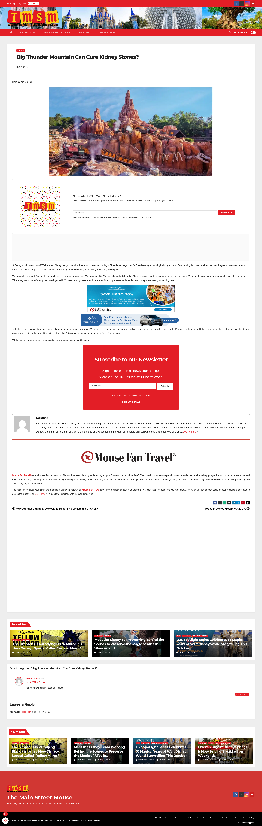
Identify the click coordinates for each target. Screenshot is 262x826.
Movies (108, 635)
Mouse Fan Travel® (22, 475)
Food (211, 743)
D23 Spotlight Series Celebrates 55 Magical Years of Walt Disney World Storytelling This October (211, 644)
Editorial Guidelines (172, 818)
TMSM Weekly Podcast (58, 32)
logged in (26, 712)
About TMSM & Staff (154, 818)
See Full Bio (189, 431)
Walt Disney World (200, 635)
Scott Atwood (42, 760)
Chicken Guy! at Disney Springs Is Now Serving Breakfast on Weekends (222, 751)
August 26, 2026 (23, 653)
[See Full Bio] (197, 432)
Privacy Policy (248, 818)
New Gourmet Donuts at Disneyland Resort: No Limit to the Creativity (56, 508)
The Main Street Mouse (39, 797)
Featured (20, 50)
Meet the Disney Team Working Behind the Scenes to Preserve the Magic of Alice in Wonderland (129, 644)
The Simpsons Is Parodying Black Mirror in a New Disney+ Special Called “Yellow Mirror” (35, 751)
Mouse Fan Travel (90, 490)
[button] (230, 32)
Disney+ (16, 640)
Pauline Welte (32, 679)
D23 (178, 635)
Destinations (27, 32)
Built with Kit (131, 401)
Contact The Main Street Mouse (195, 818)
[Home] (11, 32)
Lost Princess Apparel (245, 823)
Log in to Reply (242, 694)
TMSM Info (84, 32)
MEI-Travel (40, 494)
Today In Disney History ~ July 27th (226, 508)
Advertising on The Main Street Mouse (225, 818)
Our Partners (107, 32)
